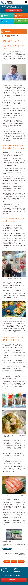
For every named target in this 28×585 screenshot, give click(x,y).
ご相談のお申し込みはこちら (14, 10)
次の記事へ (21, 561)
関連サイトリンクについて (19, 574)
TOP (1, 25)
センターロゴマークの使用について (8, 575)
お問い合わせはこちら (14, 579)
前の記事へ (7, 561)
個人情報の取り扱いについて (7, 574)
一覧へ (14, 561)
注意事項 (18, 575)
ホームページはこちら (6, 548)
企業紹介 (5, 25)
